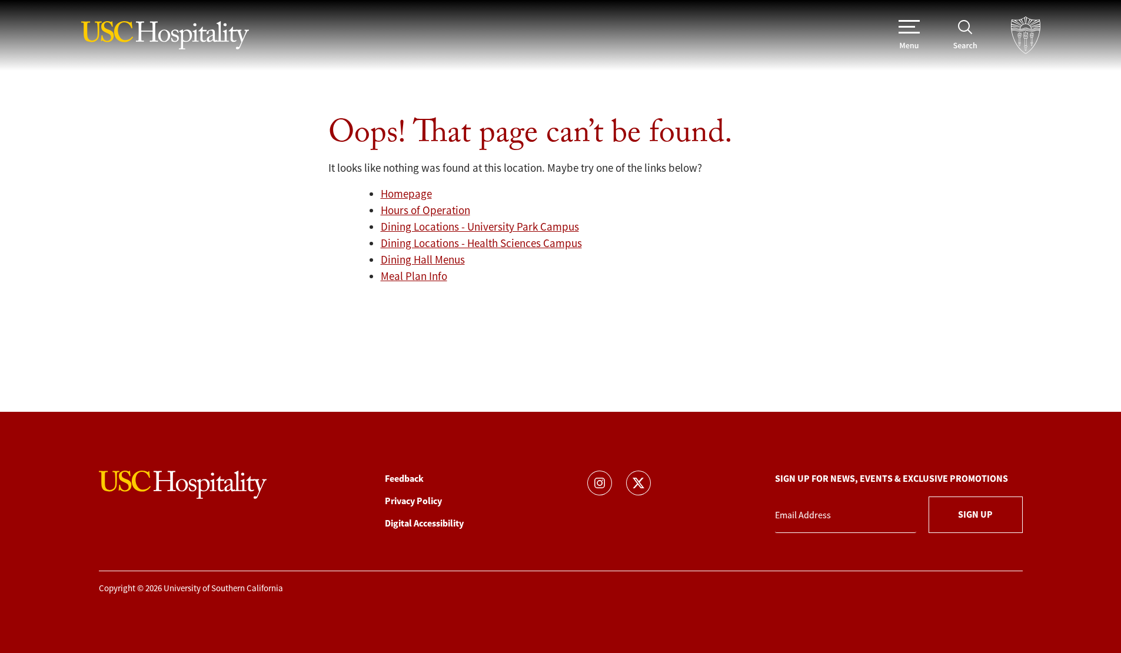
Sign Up (975, 514)
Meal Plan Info (414, 276)
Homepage (406, 194)
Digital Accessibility (424, 523)
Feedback (404, 478)
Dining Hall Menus (423, 260)
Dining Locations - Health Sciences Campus (481, 243)
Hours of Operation (425, 211)
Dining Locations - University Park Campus (480, 227)
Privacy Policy (413, 501)
